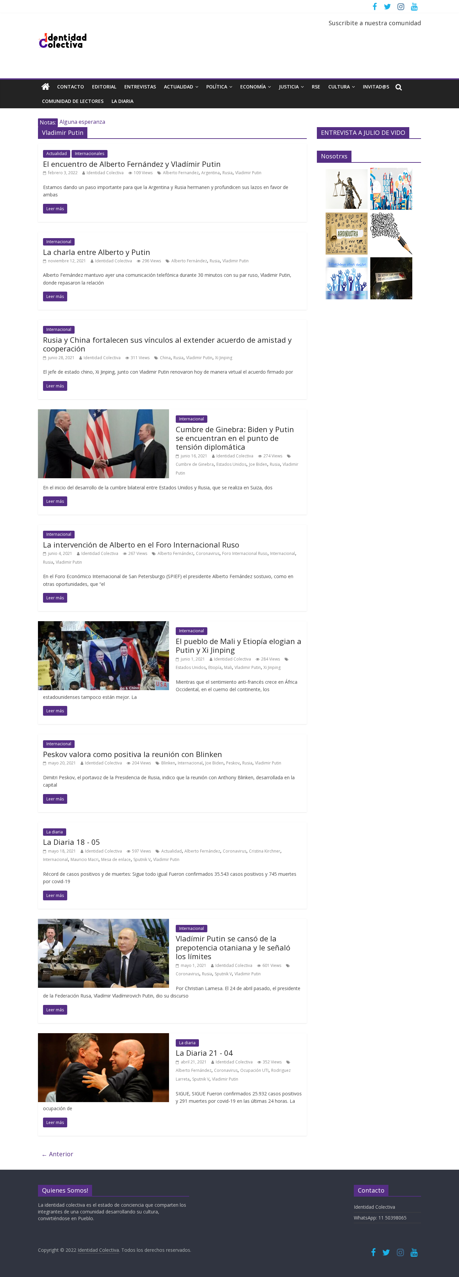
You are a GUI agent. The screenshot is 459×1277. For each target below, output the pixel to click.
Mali (228, 667)
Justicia (289, 86)
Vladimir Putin (248, 173)
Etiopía (214, 667)
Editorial (104, 86)
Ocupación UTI (254, 1070)
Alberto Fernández (189, 261)
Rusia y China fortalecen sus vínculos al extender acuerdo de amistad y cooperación (167, 344)
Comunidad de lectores (72, 101)
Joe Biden (258, 464)
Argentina (210, 173)
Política (216, 86)
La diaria (122, 101)
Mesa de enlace (116, 859)
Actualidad (178, 86)
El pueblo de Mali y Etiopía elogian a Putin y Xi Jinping (238, 645)
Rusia (227, 173)
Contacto (70, 86)
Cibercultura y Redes (85, 122)
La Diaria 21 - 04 (204, 1053)
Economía (253, 86)
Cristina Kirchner (264, 851)
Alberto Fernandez (181, 173)
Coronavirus (207, 553)
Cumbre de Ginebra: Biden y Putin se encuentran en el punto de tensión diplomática (235, 438)
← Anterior (57, 1154)
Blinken (168, 763)
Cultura (339, 86)
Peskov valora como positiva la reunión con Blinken (132, 754)
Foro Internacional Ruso (244, 553)
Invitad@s (376, 86)
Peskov (233, 763)
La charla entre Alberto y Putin (96, 252)
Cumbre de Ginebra (195, 464)
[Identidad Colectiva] (45, 87)
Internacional (58, 242)
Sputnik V (142, 859)
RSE (316, 86)
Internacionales (89, 153)
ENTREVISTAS (140, 86)
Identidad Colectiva (105, 173)
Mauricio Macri (84, 859)
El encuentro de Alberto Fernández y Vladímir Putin (132, 164)
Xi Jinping (223, 358)
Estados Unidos (231, 464)
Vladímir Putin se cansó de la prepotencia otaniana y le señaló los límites (233, 947)
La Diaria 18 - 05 (71, 842)
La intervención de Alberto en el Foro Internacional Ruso (141, 544)
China (165, 358)
